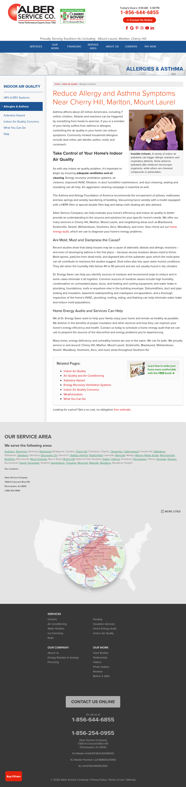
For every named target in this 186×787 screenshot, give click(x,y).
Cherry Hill (81, 451)
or (139, 20)
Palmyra (115, 459)
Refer (51, 638)
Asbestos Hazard (74, 380)
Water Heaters (56, 629)
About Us (53, 653)
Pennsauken (140, 459)
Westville (94, 462)
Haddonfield (96, 455)
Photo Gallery (101, 667)
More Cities (173, 511)
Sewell (23, 462)
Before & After (101, 676)
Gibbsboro (159, 451)
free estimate (122, 409)
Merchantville (167, 455)
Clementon (116, 451)
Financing (53, 662)
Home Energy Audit (104, 629)
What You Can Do (75, 399)
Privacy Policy (98, 780)
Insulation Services (104, 624)
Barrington (21, 451)
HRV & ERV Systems (16, 97)
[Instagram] (142, 28)
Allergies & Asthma (16, 106)
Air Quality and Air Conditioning (84, 376)
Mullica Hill (69, 459)
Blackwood (45, 451)
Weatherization (73, 394)
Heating (97, 619)
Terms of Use (116, 780)
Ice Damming (55, 633)
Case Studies (100, 653)
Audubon (10, 451)
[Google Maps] (132, 28)
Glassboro (22, 455)
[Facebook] (127, 28)
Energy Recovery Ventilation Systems (87, 385)
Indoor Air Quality (75, 371)
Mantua (139, 455)
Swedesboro (58, 462)
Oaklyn (106, 459)
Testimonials (100, 658)
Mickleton (10, 459)
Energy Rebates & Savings (63, 658)
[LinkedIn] (152, 28)
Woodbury (105, 462)
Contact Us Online (93, 701)
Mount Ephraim (38, 459)
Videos (97, 662)
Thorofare (71, 462)
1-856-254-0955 (93, 733)
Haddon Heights (79, 455)
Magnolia (120, 455)
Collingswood (131, 451)
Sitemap (131, 780)
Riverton (172, 459)
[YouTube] (147, 28)
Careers (52, 619)
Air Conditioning (57, 624)
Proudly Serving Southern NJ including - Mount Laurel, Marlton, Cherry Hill (93, 39)
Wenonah (83, 462)
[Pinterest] (137, 28)
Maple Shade (151, 455)
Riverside (161, 459)
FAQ (6, 134)
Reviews (98, 672)
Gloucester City (49, 455)
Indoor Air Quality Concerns (81, 390)
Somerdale (33, 462)
